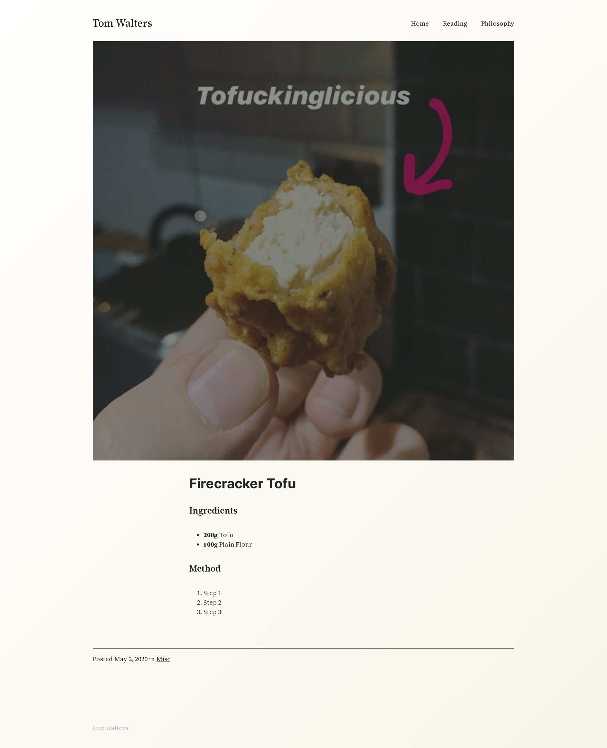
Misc (163, 658)
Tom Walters (122, 23)
